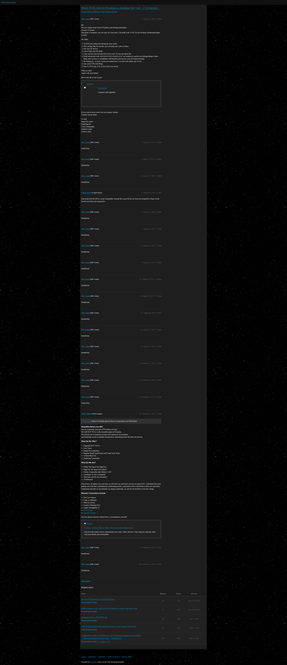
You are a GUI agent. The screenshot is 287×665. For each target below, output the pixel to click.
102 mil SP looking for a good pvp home (98, 599)
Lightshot (90, 84)
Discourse (93, 662)
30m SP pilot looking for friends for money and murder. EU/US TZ (108, 626)
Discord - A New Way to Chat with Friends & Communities (108, 528)
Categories (91, 657)
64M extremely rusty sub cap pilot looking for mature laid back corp (109, 608)
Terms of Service (114, 657)
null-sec (103, 642)
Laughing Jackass (90, 513)
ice (99, 642)
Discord (89, 524)
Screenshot (102, 88)
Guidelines (101, 657)
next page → (86, 581)
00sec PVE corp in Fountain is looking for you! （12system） (120, 8)
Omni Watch (88, 510)
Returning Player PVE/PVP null (94, 617)
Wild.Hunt (87, 421)
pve (108, 642)
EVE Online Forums (8, 2)
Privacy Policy (127, 657)
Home (83, 657)
